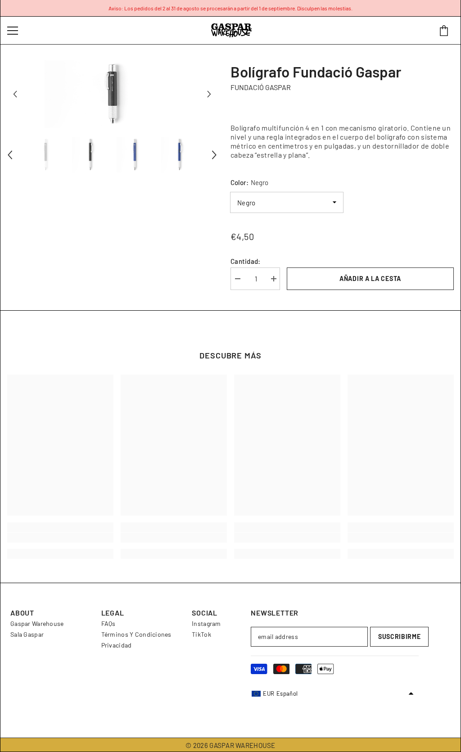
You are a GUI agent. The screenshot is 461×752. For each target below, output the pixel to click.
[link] (60, 538)
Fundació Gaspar (260, 87)
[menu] (12, 30)
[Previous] (15, 94)
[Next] (209, 94)
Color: (249, 182)
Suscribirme (399, 636)
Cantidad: (245, 261)
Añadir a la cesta (370, 278)
